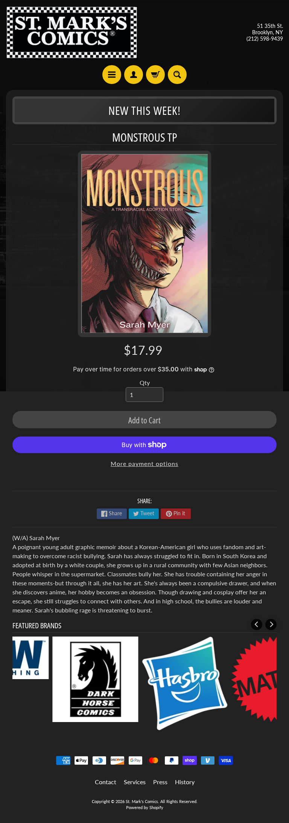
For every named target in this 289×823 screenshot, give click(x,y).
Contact (105, 781)
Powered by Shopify (144, 807)
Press (160, 781)
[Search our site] (177, 74)
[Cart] (155, 74)
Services (135, 781)
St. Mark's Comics (142, 801)
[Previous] (256, 624)
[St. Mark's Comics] (72, 32)
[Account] (133, 74)
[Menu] (111, 74)
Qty (145, 382)
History (185, 781)
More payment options (144, 463)
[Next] (271, 624)
